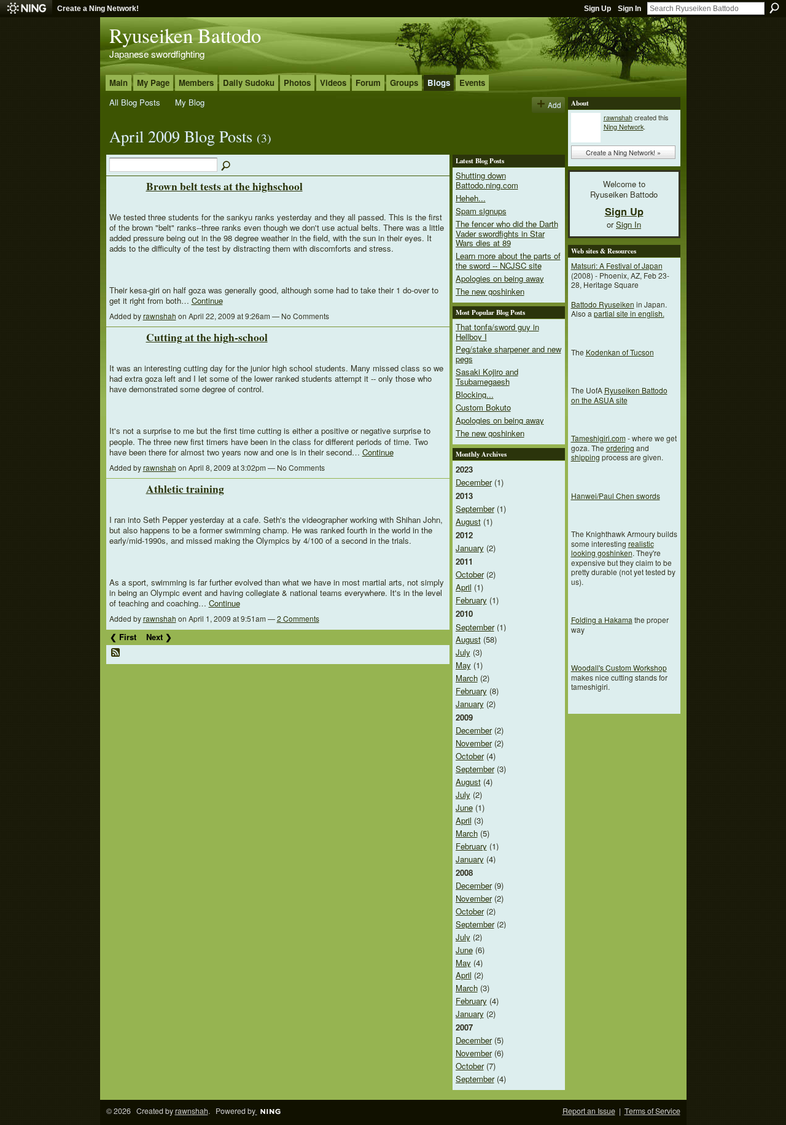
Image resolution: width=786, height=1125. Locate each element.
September (475, 508)
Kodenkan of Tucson (620, 352)
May (463, 665)
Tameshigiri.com (598, 438)
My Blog (189, 102)
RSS (116, 653)
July (463, 652)
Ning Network (624, 126)
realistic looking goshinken (612, 548)
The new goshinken (490, 291)
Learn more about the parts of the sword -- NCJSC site (508, 260)
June (464, 807)
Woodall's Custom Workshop (619, 667)
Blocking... (475, 394)
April (464, 587)
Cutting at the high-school (207, 337)
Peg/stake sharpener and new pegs (508, 354)
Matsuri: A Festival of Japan (617, 265)
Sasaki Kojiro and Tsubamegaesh (487, 376)
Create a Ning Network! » (623, 152)
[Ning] (26, 8)
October (470, 574)
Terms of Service (652, 1110)
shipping (585, 457)
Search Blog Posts (226, 166)
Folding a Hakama (601, 619)
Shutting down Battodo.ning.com (487, 180)
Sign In (629, 8)
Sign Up (597, 8)
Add (554, 104)
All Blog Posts (134, 102)
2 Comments (298, 618)
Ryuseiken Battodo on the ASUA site (619, 395)
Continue (207, 300)
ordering (620, 448)
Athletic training (185, 489)
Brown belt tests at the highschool (224, 186)
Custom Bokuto (483, 407)
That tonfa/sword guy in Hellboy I (497, 331)
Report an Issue (588, 1110)
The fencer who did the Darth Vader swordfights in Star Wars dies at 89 (507, 233)
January (470, 548)
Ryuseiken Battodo (185, 34)
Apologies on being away (500, 278)
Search (774, 8)
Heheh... (471, 198)
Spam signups (481, 211)
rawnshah (159, 316)
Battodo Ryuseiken (602, 304)
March (467, 678)
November (474, 743)
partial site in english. (629, 313)
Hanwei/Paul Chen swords (615, 495)
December (474, 482)
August (468, 521)
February (471, 600)
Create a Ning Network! (98, 8)
